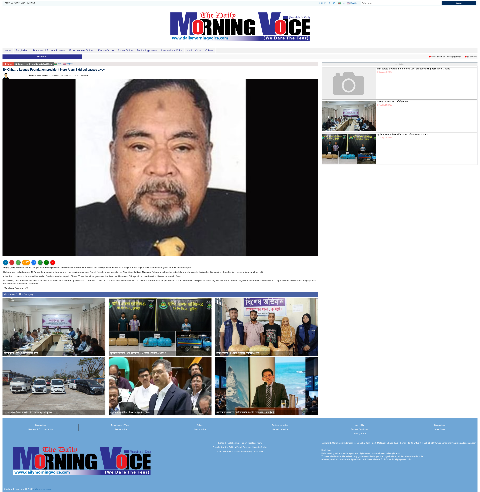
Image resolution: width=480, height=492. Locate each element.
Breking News (34, 64)
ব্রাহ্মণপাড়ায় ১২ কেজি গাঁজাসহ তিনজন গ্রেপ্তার (238, 353)
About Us (359, 425)
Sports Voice (125, 50)
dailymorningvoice (42, 489)
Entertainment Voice (81, 50)
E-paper (321, 3)
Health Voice (194, 50)
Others (209, 50)
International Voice (171, 50)
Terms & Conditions (359, 429)
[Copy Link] (40, 262)
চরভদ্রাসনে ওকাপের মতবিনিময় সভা (21, 353)
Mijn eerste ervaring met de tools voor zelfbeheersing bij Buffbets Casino (413, 68)
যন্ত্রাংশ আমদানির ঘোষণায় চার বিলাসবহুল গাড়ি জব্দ (28, 412)
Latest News (46, 64)
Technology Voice (147, 50)
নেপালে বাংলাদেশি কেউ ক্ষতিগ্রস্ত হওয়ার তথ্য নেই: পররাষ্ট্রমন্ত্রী (245, 412)
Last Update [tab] (399, 64)
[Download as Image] (18, 262)
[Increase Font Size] (46, 262)
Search (459, 3)
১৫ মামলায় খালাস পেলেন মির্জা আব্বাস (450, 57)
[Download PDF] (11, 262)
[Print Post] (5, 262)
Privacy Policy (360, 433)
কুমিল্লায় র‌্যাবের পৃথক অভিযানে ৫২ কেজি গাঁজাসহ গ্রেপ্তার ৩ (138, 353)
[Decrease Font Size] (52, 262)
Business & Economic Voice (49, 50)
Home (7, 50)
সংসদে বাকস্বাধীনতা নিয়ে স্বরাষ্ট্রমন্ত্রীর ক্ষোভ (415, 57)
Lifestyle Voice (105, 50)
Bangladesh (22, 50)
